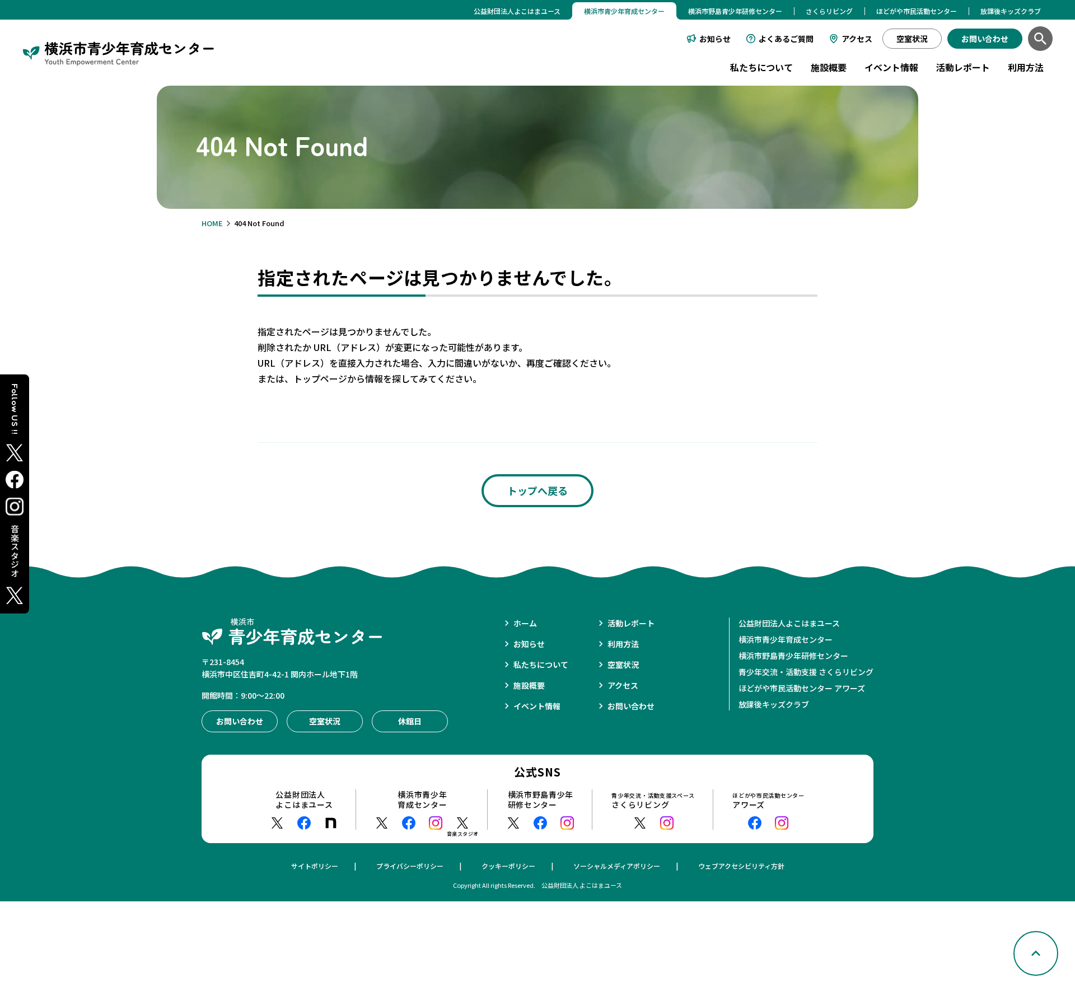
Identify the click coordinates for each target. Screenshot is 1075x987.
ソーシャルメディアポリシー (616, 866)
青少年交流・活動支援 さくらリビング (806, 671)
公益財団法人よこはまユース (517, 11)
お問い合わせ (631, 706)
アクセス (857, 38)
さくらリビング (829, 11)
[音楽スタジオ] (462, 823)
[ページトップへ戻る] (1035, 953)
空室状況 (623, 664)
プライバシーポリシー (409, 866)
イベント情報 (891, 67)
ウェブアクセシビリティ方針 (741, 866)
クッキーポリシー (508, 866)
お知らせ (715, 38)
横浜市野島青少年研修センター (735, 11)
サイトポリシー (314, 866)
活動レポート (963, 67)
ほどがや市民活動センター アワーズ (802, 688)
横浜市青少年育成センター (786, 639)
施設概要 (829, 67)
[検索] (1040, 38)
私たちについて (761, 67)
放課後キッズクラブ (1010, 11)
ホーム (525, 623)
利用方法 (1026, 67)
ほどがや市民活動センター (916, 11)
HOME (212, 223)
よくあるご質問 (786, 38)
